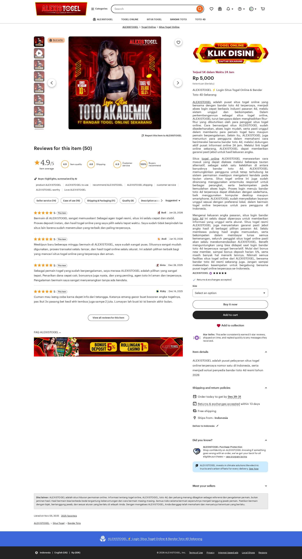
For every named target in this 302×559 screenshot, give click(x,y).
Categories (101, 8)
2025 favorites (69, 516)
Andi (164, 239)
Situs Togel (58, 523)
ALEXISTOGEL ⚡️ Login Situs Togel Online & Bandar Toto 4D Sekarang (227, 92)
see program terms (236, 456)
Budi (163, 212)
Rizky (163, 291)
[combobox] (153, 9)
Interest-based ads (228, 552)
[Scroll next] (162, 200)
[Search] (200, 9)
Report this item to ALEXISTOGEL (163, 135)
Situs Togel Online (169, 27)
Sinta (163, 265)
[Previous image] (52, 83)
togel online (210, 158)
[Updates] (230, 9)
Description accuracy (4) (154, 200)
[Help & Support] (241, 9)
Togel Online (148, 27)
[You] (253, 9)
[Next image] (178, 83)
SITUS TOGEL (154, 19)
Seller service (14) (46, 200)
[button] (57, 553)
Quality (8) (128, 200)
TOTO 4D (200, 19)
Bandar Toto (74, 523)
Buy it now (230, 304)
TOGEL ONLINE (130, 19)
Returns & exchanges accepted (219, 404)
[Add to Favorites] (178, 42)
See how (253, 468)
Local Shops (248, 552)
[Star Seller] (210, 273)
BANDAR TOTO (178, 19)
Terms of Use (196, 552)
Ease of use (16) (71, 200)
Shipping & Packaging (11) (101, 200)
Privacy (210, 552)
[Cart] (263, 9)
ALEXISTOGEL (130, 27)
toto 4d (198, 218)
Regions (262, 552)
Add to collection (232, 325)
